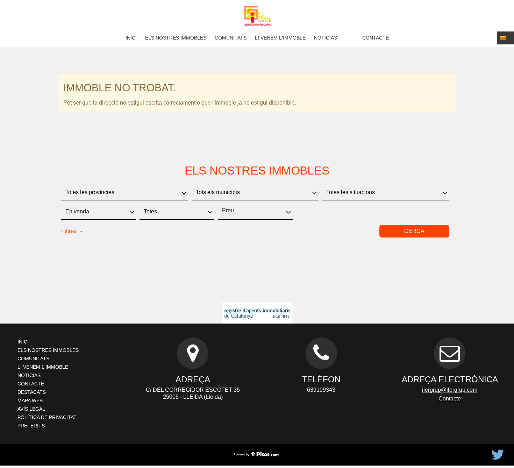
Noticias (325, 38)
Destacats (31, 392)
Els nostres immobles (175, 38)
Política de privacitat (47, 417)
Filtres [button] (69, 231)
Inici (131, 38)
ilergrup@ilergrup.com (449, 390)
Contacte (375, 38)
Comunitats (231, 38)
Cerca (414, 231)
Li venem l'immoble (280, 38)
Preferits (31, 425)
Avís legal (31, 409)
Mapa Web (30, 400)
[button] (505, 37)
